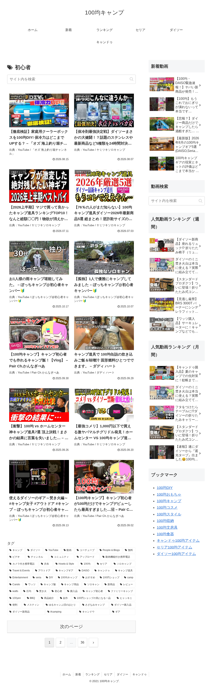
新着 (78, 674)
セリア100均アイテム (174, 547)
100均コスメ (167, 507)
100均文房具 (167, 527)
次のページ (71, 626)
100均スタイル (169, 514)
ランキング (92, 674)
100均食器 (165, 534)
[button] (131, 79)
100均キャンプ (169, 501)
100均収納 (165, 521)
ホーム (66, 674)
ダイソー (122, 674)
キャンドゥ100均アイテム (178, 541)
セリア (108, 674)
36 (82, 642)
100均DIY (165, 488)
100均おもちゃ (169, 494)
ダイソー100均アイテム (176, 554)
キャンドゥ (139, 674)
